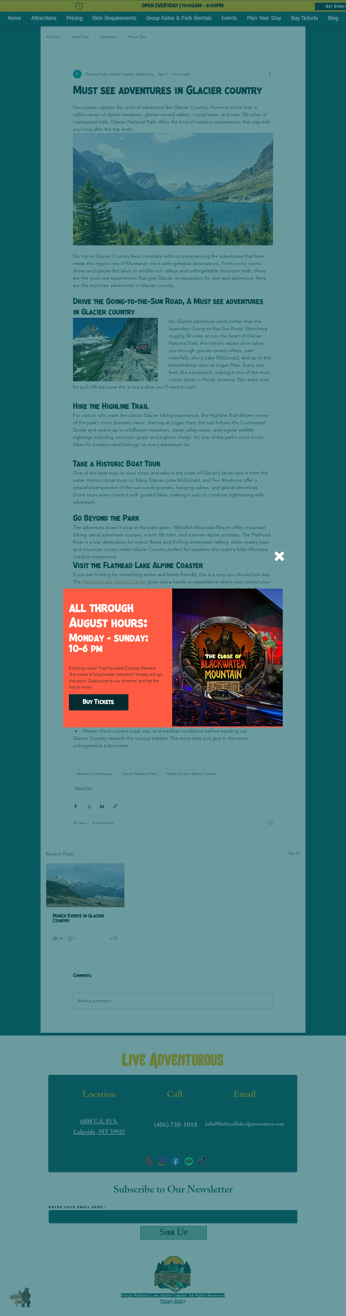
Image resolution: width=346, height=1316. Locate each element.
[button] (279, 556)
